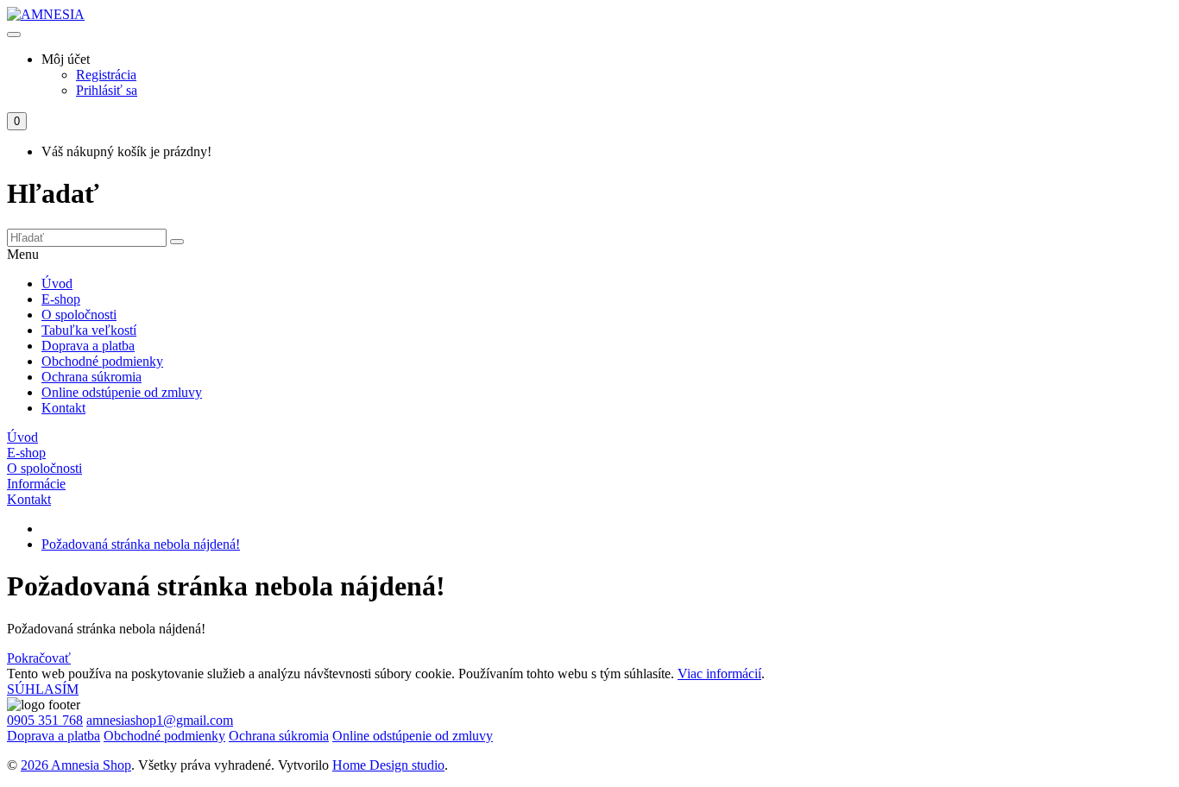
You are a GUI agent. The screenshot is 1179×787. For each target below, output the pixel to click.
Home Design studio (388, 765)
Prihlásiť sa (106, 90)
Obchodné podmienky (102, 361)
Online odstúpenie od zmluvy (121, 392)
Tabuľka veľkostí (88, 330)
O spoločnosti (79, 314)
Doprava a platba (88, 345)
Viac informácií (719, 673)
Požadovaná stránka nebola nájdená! (140, 544)
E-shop (60, 299)
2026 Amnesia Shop (76, 765)
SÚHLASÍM (43, 689)
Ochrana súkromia (91, 376)
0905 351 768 (45, 720)
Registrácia (106, 74)
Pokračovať (39, 658)
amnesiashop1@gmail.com (159, 720)
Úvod (57, 283)
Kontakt (63, 407)
